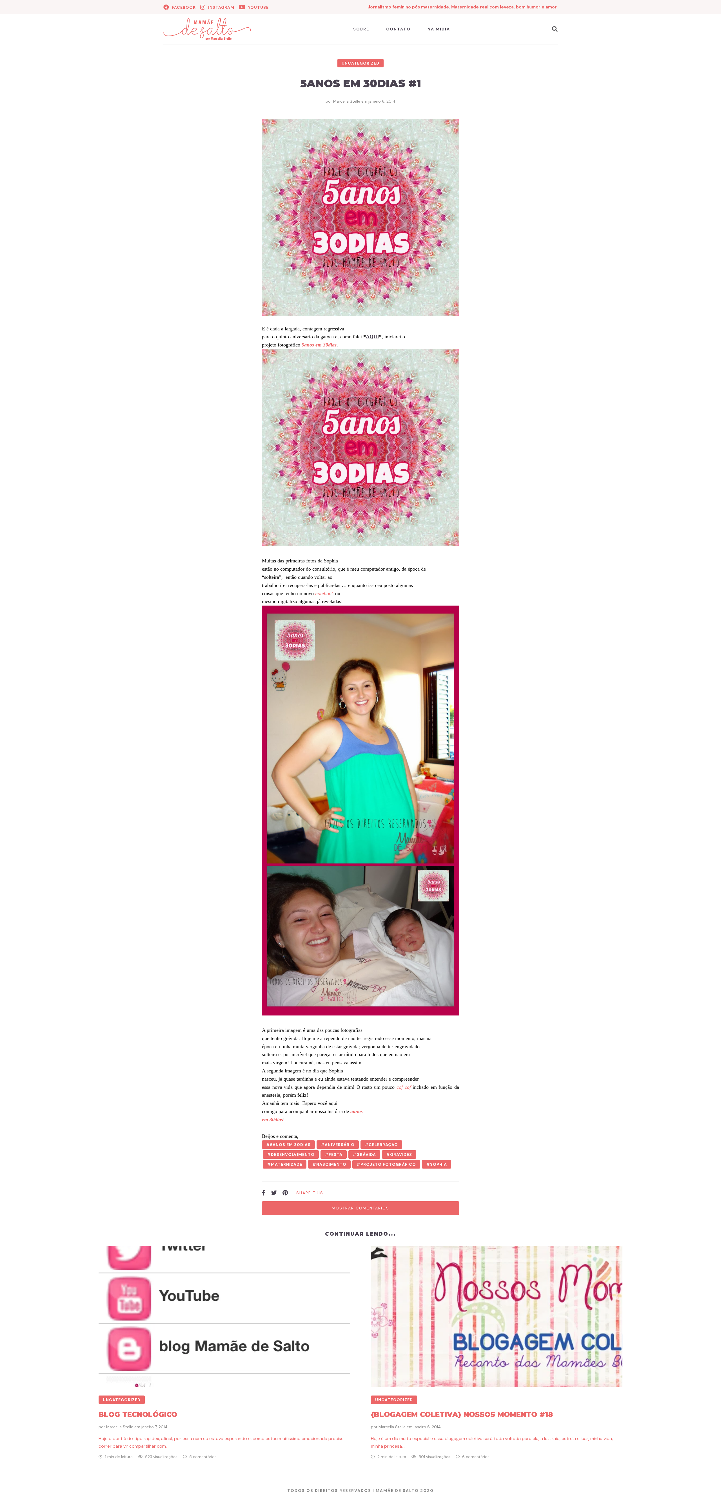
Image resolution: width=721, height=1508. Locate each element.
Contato (398, 29)
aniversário (340, 1144)
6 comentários (475, 1456)
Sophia (438, 1164)
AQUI (372, 336)
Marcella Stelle (346, 101)
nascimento (331, 1164)
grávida (366, 1154)
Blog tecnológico (138, 1414)
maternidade (286, 1164)
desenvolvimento (293, 1154)
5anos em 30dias (290, 1144)
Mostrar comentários (360, 1208)
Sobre (361, 29)
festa (335, 1154)
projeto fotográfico (388, 1164)
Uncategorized (360, 63)
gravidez (401, 1154)
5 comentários (203, 1456)
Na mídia (439, 29)
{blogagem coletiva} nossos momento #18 (462, 1414)
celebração (383, 1144)
